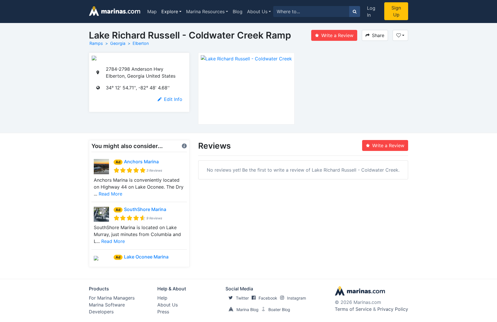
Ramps (96, 43)
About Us (257, 11)
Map (152, 11)
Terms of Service (353, 309)
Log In (371, 11)
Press (163, 312)
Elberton (141, 43)
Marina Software (107, 305)
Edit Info (173, 99)
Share (378, 35)
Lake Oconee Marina (146, 257)
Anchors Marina (141, 161)
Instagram (296, 298)
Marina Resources (205, 11)
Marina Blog (247, 309)
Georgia (117, 43)
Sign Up (396, 11)
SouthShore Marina (145, 209)
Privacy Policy (392, 309)
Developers (101, 312)
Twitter (242, 298)
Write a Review (337, 35)
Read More (110, 194)
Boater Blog (279, 309)
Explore (169, 11)
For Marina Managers (112, 298)
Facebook (268, 298)
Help (162, 298)
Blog (237, 11)
